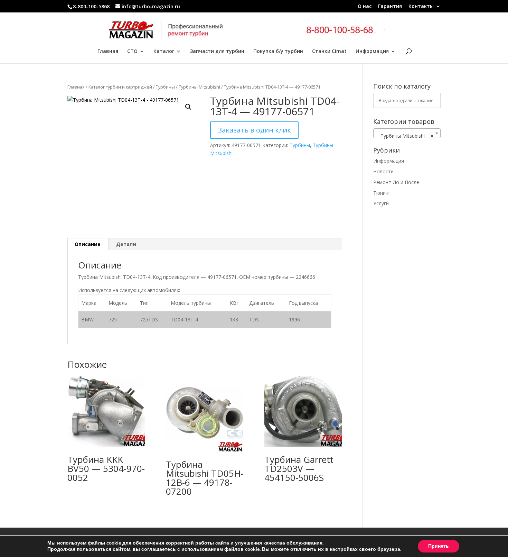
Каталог (163, 51)
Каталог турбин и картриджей (120, 87)
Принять (438, 546)
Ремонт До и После (396, 182)
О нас (364, 6)
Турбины (165, 87)
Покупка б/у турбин (278, 51)
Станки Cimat (329, 51)
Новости (383, 171)
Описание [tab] (88, 244)
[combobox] (407, 133)
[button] (188, 107)
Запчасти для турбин (217, 51)
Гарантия (390, 6)
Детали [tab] (126, 244)
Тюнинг (382, 193)
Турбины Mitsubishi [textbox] (404, 136)
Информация (372, 51)
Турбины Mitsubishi (199, 87)
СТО (132, 51)
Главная (107, 51)
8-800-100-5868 (91, 6)
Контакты (421, 6)
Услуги (381, 203)
